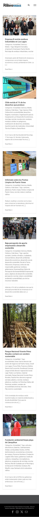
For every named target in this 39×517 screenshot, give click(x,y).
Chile (30, 110)
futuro (16, 457)
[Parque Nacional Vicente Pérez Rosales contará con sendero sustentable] (19, 326)
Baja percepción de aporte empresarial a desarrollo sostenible (16, 245)
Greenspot (16, 49)
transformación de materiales (15, 126)
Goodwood (23, 368)
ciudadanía (27, 255)
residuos (29, 119)
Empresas (16, 265)
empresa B (8, 49)
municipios (15, 115)
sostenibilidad (17, 278)
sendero (14, 384)
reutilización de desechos (13, 124)
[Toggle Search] (29, 5)
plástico (14, 380)
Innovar (30, 368)
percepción (9, 276)
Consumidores (10, 258)
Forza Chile (16, 366)
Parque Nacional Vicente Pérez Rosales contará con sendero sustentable (18, 353)
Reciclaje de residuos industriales (16, 51)
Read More (8, 69)
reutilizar (28, 192)
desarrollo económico (12, 260)
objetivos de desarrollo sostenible (20, 274)
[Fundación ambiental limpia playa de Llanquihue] (19, 425)
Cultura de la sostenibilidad (14, 112)
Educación (8, 265)
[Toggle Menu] (35, 5)
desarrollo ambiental (23, 258)
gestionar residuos (20, 267)
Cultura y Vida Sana (11, 110)
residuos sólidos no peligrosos (15, 121)
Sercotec (24, 387)
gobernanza (9, 269)
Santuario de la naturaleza (23, 468)
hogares (8, 115)
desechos (27, 112)
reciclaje (8, 119)
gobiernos (22, 457)
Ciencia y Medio (26, 108)
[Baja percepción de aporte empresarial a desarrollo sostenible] (19, 228)
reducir (22, 192)
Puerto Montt (25, 49)
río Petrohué (22, 382)
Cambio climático (17, 255)
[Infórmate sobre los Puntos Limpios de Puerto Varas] (19, 163)
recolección (21, 119)
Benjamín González (21, 47)
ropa (12, 468)
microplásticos (24, 459)
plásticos (8, 190)
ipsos (7, 274)
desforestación (10, 452)
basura (25, 110)
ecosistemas (20, 452)
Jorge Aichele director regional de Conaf (18, 371)
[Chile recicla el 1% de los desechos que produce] (19, 88)
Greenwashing (18, 269)
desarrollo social (26, 260)
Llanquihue (15, 459)
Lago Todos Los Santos (13, 373)
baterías (17, 447)
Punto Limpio (16, 190)
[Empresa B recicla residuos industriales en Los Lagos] (19, 25)
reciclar (30, 51)
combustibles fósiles (17, 450)
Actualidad (16, 44)
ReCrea (7, 463)
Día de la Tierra (25, 262)
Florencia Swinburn (19, 454)
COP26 (27, 450)
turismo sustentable (15, 389)
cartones (26, 187)
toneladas (26, 124)
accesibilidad (9, 361)
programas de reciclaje (19, 461)
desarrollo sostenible (12, 262)
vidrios (7, 194)
